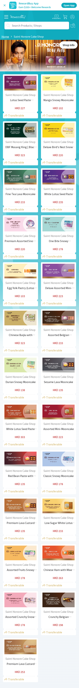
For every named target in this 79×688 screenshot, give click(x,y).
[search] (8, 25)
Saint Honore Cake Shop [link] (29, 36)
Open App (69, 5)
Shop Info (69, 45)
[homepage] (18, 17)
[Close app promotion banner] (4, 5)
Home (5, 36)
